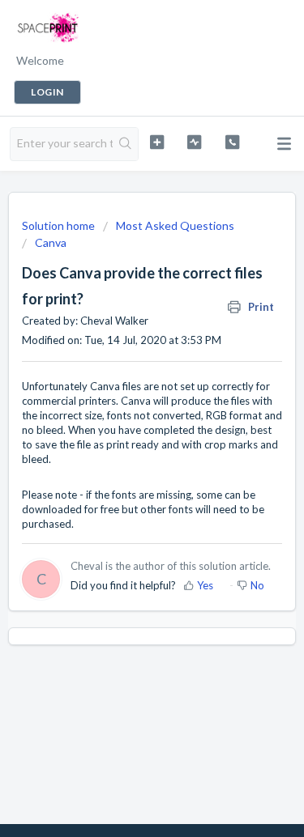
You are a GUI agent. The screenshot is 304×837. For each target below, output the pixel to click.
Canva (50, 242)
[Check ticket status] (194, 142)
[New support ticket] (156, 142)
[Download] (122, 407)
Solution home (59, 225)
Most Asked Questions (175, 225)
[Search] (125, 144)
